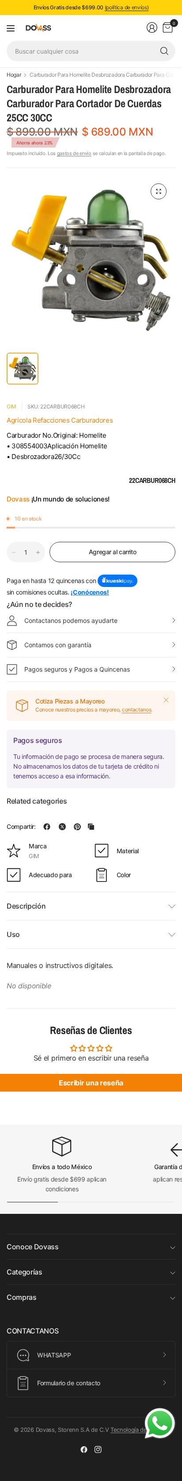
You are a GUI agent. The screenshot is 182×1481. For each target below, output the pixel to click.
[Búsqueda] (164, 51)
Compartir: (21, 827)
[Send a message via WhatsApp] (160, 1423)
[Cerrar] (166, 700)
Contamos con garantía (57, 645)
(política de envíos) (127, 7)
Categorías (24, 1271)
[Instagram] (98, 1449)
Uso (13, 934)
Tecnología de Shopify (139, 1429)
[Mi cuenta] (152, 27)
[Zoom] (159, 191)
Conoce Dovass (33, 1246)
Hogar (14, 75)
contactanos (136, 709)
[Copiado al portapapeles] (91, 826)
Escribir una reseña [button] (91, 1082)
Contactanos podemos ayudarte (71, 620)
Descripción (26, 906)
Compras (22, 1297)
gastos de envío (74, 153)
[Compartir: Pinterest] (77, 826)
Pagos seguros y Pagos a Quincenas (77, 669)
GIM (11, 406)
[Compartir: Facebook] (47, 826)
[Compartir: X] (62, 826)
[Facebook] (84, 1449)
